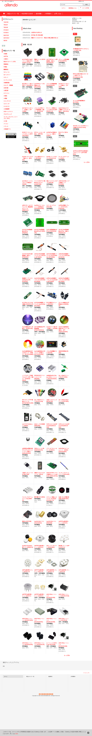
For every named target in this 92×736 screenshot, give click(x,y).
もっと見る (67, 655)
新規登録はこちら (73, 8)
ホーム (5, 676)
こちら (16, 733)
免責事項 (50, 676)
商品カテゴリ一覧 (30, 676)
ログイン (64, 8)
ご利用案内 (72, 676)
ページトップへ (86, 672)
